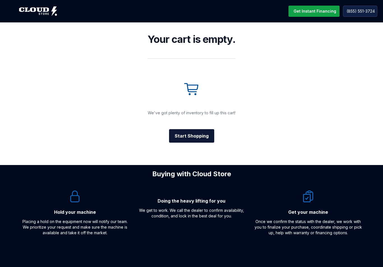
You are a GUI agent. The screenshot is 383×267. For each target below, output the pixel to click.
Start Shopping (192, 136)
